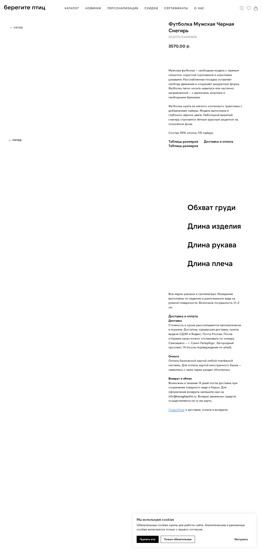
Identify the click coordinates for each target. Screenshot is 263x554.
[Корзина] (256, 8)
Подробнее (176, 409)
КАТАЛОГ (72, 8)
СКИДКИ (151, 8)
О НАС (199, 8)
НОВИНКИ (93, 8)
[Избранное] (249, 8)
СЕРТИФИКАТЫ (176, 8)
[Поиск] (242, 8)
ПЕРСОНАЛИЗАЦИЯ (122, 8)
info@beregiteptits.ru (182, 396)
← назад (15, 139)
